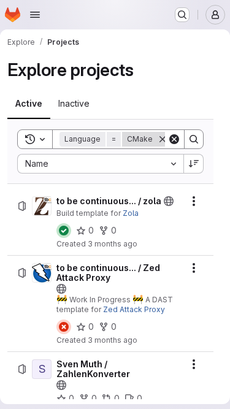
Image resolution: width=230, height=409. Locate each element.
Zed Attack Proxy (134, 309)
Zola (131, 213)
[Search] (194, 139)
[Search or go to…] (182, 14)
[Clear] (174, 139)
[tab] (28, 103)
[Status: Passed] (63, 230)
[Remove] (162, 139)
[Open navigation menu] (35, 15)
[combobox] (100, 164)
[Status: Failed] (63, 326)
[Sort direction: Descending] (194, 164)
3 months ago (112, 243)
